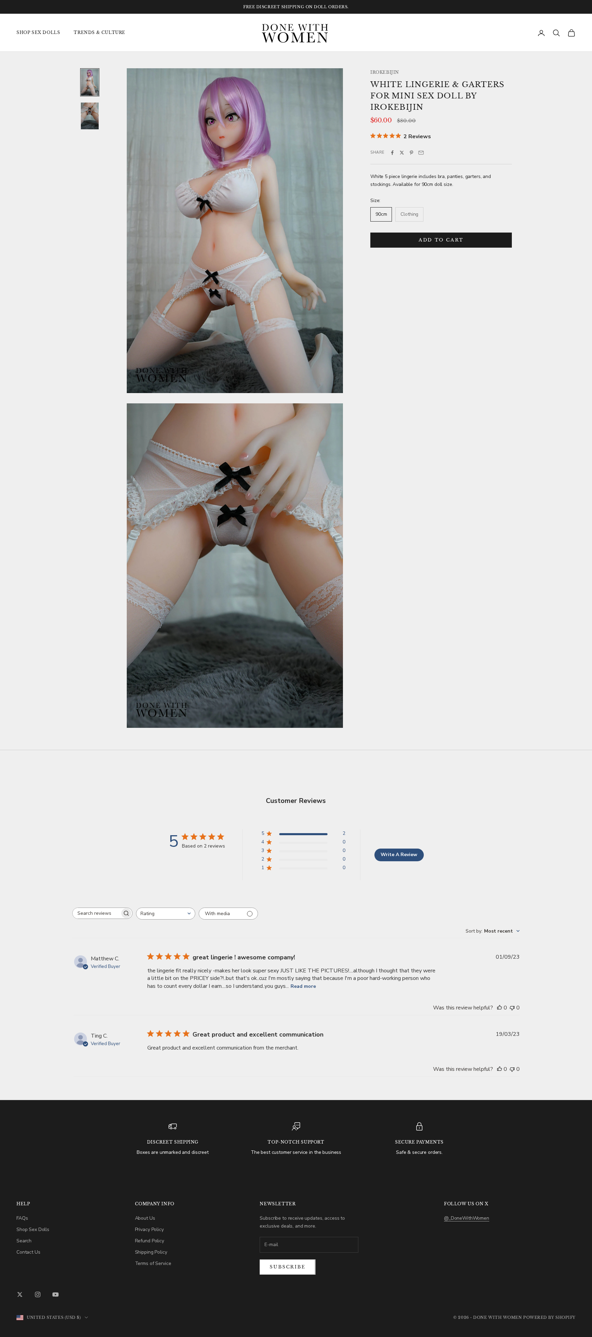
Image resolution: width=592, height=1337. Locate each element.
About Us (145, 1218)
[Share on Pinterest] (411, 152)
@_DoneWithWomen (466, 1218)
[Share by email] (421, 152)
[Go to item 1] (89, 82)
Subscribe (287, 1267)
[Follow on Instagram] (37, 1294)
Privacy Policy (149, 1229)
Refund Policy (149, 1241)
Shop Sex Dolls (38, 32)
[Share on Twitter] (402, 152)
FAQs (22, 1218)
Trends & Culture (99, 32)
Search (24, 1241)
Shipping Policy (151, 1252)
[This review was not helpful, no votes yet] (512, 1007)
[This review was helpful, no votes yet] (499, 1007)
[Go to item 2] (89, 116)
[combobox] (165, 914)
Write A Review (399, 854)
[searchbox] (96, 913)
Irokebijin (384, 72)
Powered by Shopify (549, 1317)
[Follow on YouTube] (55, 1294)
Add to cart (441, 240)
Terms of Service (153, 1263)
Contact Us (28, 1252)
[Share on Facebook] (392, 152)
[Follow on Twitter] (19, 1294)
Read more (303, 986)
